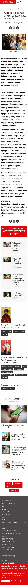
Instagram (20, 230)
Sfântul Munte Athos (7, 375)
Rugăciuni (17, 366)
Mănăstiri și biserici (9, 542)
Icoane (9, 331)
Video (22, 331)
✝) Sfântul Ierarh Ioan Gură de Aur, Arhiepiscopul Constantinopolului (14, 360)
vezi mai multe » (14, 402)
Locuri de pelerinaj (7, 372)
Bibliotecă (5, 512)
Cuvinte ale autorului (8, 388)
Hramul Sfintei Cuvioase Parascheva (14, 523)
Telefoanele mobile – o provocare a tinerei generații (17, 246)
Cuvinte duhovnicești (9, 503)
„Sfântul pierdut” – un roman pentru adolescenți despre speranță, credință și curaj (18, 465)
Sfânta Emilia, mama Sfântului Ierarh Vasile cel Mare (13, 326)
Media (3, 517)
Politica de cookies (8, 563)
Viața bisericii (6, 501)
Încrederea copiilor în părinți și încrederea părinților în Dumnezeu (16, 262)
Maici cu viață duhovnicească (11, 533)
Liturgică (5, 509)
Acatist (4, 366)
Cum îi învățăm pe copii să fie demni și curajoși (18, 296)
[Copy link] (17, 27)
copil (8, 483)
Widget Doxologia (8, 547)
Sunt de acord (5, 581)
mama (18, 487)
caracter (14, 490)
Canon (10, 366)
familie (9, 487)
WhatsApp (9, 230)
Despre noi (5, 560)
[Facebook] (10, 27)
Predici (16, 331)
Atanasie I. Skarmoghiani (14, 23)
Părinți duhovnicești (9, 531)
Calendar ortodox (8, 544)
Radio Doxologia (7, 550)
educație (17, 483)
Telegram (15, 234)
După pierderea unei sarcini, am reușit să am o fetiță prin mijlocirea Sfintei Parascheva (18, 280)
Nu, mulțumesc (15, 581)
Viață (3, 331)
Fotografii (4, 334)
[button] (20, 2)
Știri (3, 520)
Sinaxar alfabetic (7, 539)
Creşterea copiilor (14, 9)
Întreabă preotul (7, 514)
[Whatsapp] (14, 27)
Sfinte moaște (19, 369)
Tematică (4, 536)
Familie (4, 506)
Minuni (4, 369)
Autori (4, 528)
